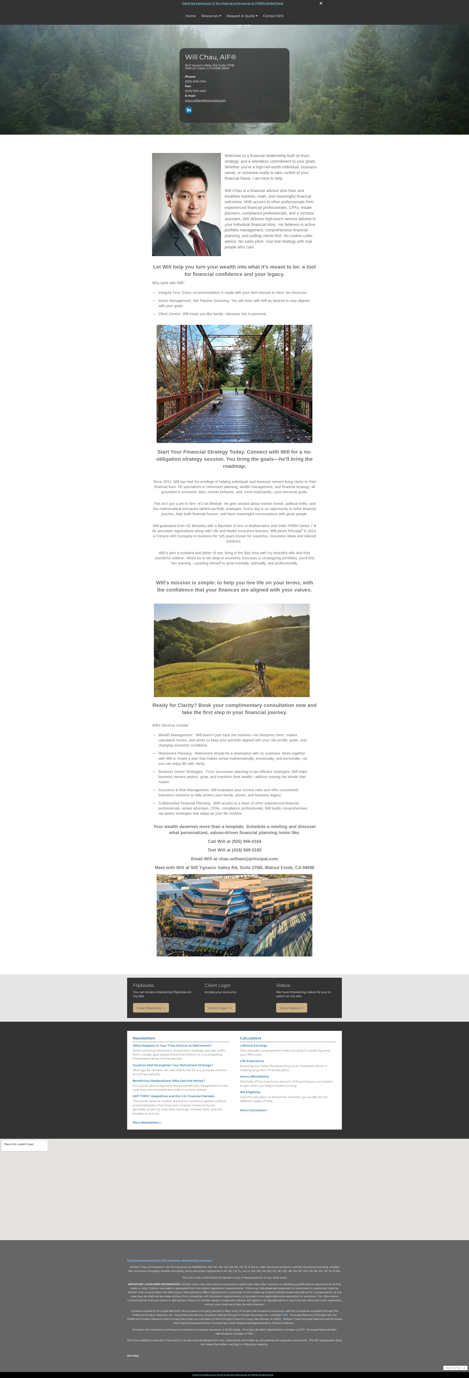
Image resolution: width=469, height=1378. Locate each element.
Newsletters (144, 1038)
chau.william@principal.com (205, 100)
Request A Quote (241, 16)
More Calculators (254, 1110)
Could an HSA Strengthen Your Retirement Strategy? (173, 1065)
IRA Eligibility (250, 1092)
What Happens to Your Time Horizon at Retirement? (172, 1045)
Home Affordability (254, 1076)
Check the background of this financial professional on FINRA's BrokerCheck (232, 3)
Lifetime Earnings (253, 1045)
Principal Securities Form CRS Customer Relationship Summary (169, 1260)
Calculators (250, 1038)
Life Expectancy (252, 1061)
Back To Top (453, 1367)
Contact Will (273, 16)
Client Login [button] (218, 1008)
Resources (209, 16)
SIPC (285, 1315)
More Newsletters (147, 1122)
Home (191, 16)
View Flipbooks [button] (149, 1008)
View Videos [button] (290, 1008)
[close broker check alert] (321, 3)
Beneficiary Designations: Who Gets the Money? (169, 1081)
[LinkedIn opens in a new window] (188, 110)
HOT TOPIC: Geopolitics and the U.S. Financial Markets (173, 1096)
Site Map (133, 1355)
